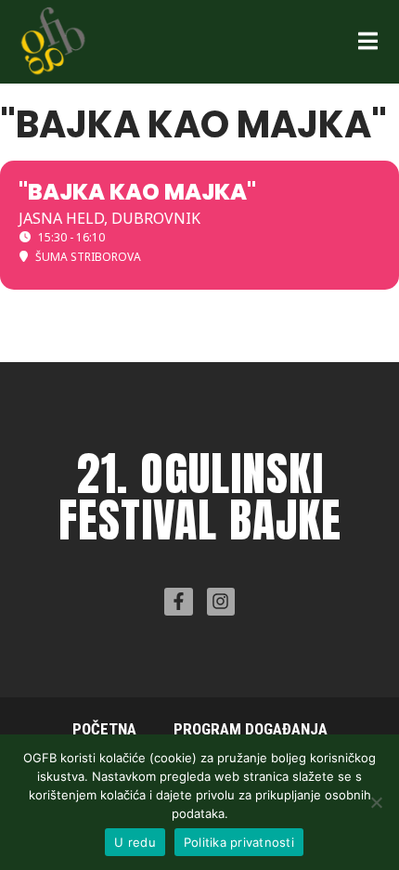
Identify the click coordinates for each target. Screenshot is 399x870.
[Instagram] (221, 602)
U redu (135, 842)
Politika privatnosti (239, 842)
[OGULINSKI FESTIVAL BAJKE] (53, 39)
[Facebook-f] (178, 602)
